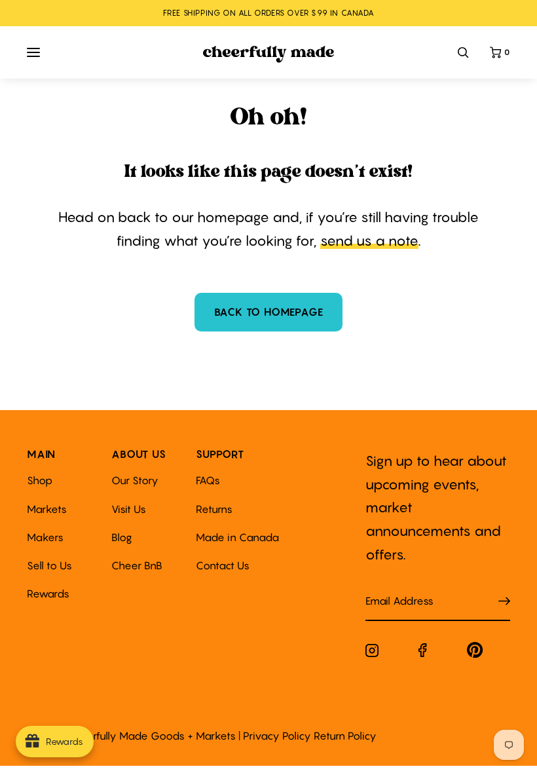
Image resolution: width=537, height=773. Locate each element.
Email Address (391, 588)
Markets (47, 509)
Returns (214, 509)
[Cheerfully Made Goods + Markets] (269, 54)
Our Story (134, 480)
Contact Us (223, 565)
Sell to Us (49, 565)
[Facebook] (422, 652)
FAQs (208, 480)
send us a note (369, 241)
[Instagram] (372, 653)
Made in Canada (237, 537)
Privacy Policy (277, 735)
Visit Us (128, 509)
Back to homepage (269, 311)
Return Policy (345, 735)
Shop (39, 480)
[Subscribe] (504, 601)
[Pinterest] (475, 653)
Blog (121, 537)
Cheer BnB (136, 565)
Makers (45, 537)
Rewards (48, 593)
